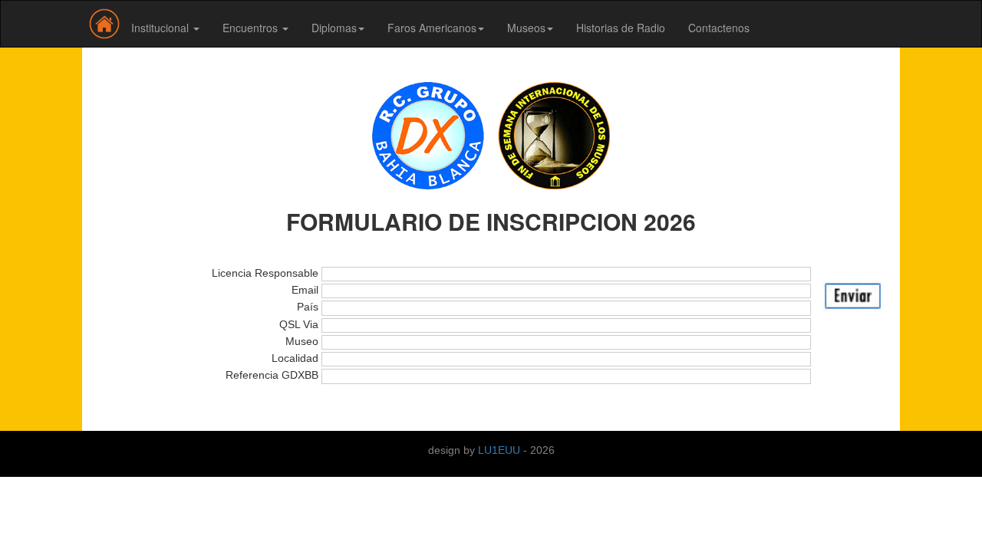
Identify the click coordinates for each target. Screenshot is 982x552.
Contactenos (719, 27)
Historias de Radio (620, 27)
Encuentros (251, 27)
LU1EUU (500, 450)
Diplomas (334, 27)
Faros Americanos (431, 27)
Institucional (161, 27)
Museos (526, 27)
